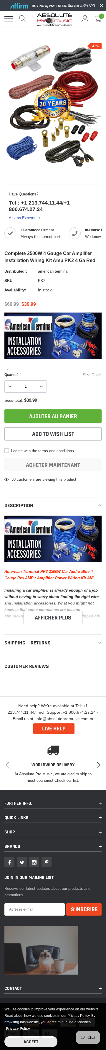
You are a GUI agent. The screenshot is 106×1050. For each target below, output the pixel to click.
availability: (15, 290)
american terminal (53, 271)
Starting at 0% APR (63, 6)
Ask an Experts (23, 217)
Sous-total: (13, 400)
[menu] (8, 18)
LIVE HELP (54, 728)
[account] (85, 18)
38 (13, 479)
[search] (22, 18)
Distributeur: (15, 271)
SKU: (9, 280)
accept (31, 1042)
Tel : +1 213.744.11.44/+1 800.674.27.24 (39, 206)
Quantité (11, 374)
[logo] (54, 18)
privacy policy (18, 1028)
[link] (9, 862)
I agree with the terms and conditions (42, 450)
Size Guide (92, 374)
